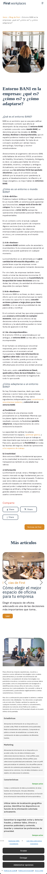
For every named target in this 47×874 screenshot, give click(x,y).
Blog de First (14, 17)
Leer (8, 616)
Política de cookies (10, 871)
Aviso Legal (39, 871)
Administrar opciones (23, 865)
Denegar (23, 858)
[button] (42, 3)
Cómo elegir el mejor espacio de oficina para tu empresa (22, 592)
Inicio (5, 17)
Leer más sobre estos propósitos (34, 842)
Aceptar (23, 851)
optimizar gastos (32, 435)
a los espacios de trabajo (13, 448)
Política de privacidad (26, 871)
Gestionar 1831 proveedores (13, 842)
